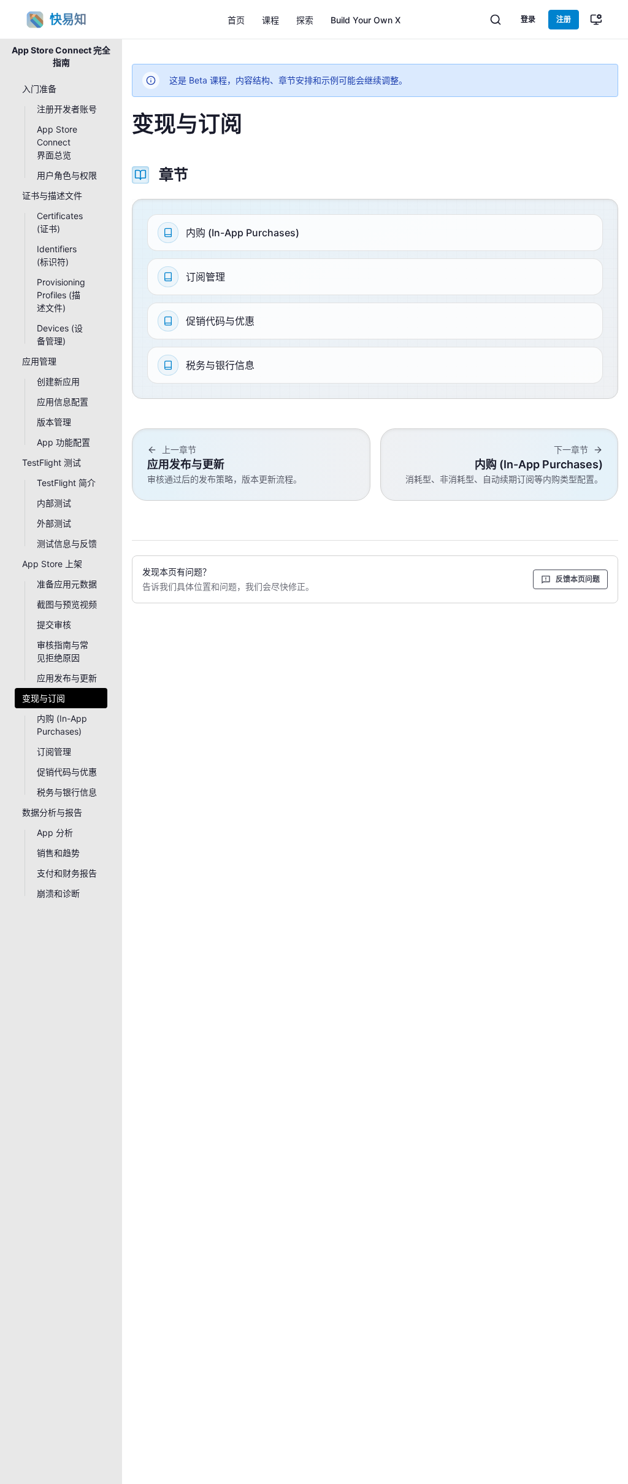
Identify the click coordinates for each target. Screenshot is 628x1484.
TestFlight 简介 (66, 482)
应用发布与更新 (67, 678)
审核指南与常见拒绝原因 (62, 651)
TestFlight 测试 (51, 462)
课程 (270, 20)
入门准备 (39, 88)
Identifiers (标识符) (57, 255)
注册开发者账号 (67, 109)
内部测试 (54, 503)
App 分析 (55, 832)
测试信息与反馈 (67, 543)
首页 (236, 20)
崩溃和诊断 (58, 893)
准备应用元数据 (67, 584)
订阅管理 (54, 751)
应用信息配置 (62, 401)
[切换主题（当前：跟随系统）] (596, 19)
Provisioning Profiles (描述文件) (61, 295)
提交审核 (54, 624)
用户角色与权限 (67, 175)
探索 (304, 20)
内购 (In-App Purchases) (62, 724)
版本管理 (54, 422)
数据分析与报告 (52, 812)
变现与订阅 (43, 698)
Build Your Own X (365, 20)
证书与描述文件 (52, 195)
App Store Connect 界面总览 (57, 142)
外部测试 (54, 523)
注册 (563, 19)
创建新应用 (58, 381)
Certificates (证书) (60, 222)
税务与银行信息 (67, 792)
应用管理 (39, 361)
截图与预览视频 (67, 604)
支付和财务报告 (67, 873)
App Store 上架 (52, 563)
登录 (528, 19)
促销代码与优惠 (67, 772)
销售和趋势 (58, 853)
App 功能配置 (63, 442)
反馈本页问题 (578, 579)
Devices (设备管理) (60, 334)
